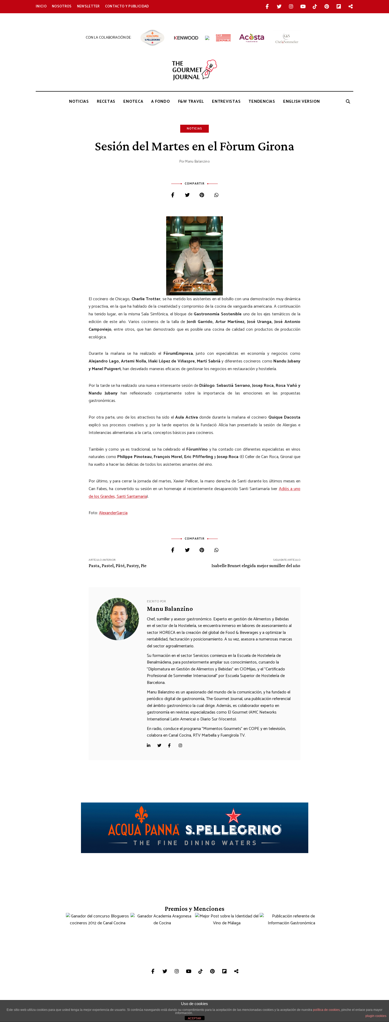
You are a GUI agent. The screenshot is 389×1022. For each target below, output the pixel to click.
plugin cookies (375, 1016)
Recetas (106, 101)
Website (151, 746)
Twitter (279, 6)
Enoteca (133, 101)
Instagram (291, 6)
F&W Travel (191, 101)
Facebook (267, 6)
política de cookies (326, 1010)
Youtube (303, 6)
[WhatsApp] (216, 195)
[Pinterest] (202, 195)
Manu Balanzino (197, 161)
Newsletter (88, 6)
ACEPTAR (194, 1018)
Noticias (79, 101)
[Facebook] (173, 195)
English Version (301, 101)
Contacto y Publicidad (127, 6)
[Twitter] (187, 195)
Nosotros (62, 6)
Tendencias (261, 101)
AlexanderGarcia (113, 513)
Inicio (41, 6)
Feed (350, 6)
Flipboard (339, 6)
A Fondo (160, 101)
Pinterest (327, 6)
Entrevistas (226, 101)
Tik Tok (315, 6)
